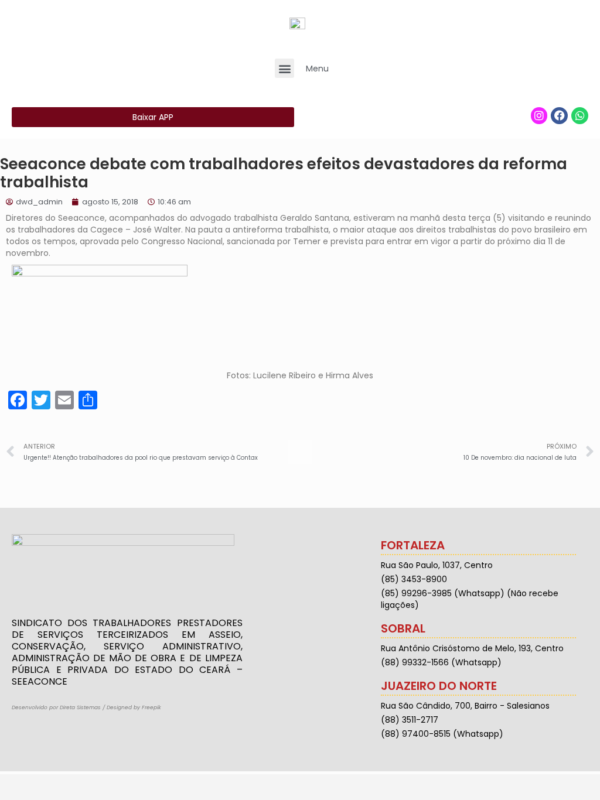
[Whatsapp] (579, 115)
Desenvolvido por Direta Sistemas (56, 707)
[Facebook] (559, 115)
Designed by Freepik (134, 707)
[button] (284, 68)
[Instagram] (539, 115)
